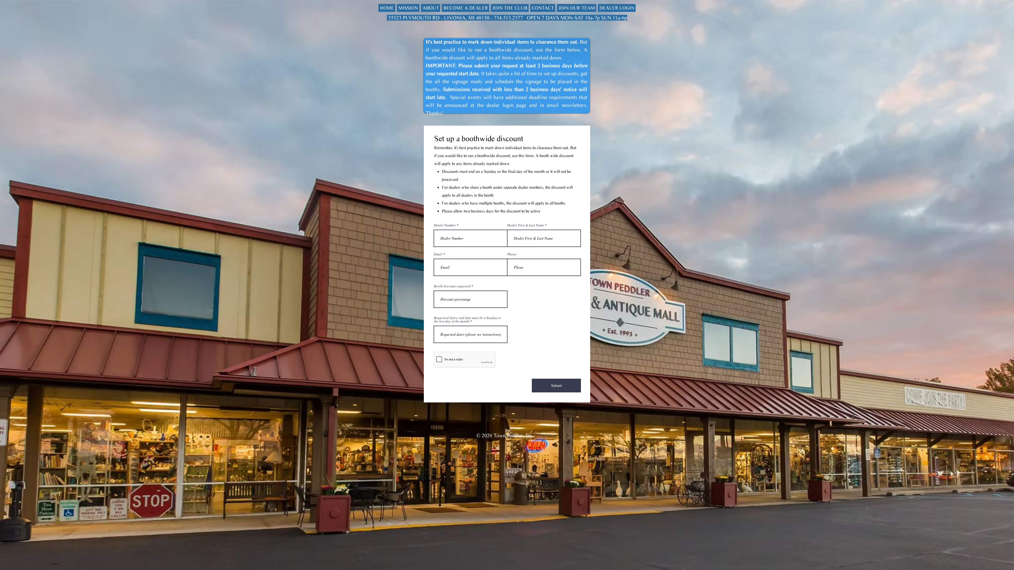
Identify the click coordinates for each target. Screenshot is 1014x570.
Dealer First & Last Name (525, 225)
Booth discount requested (452, 286)
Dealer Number (445, 225)
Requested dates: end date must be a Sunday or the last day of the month (467, 319)
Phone (512, 254)
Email (438, 254)
